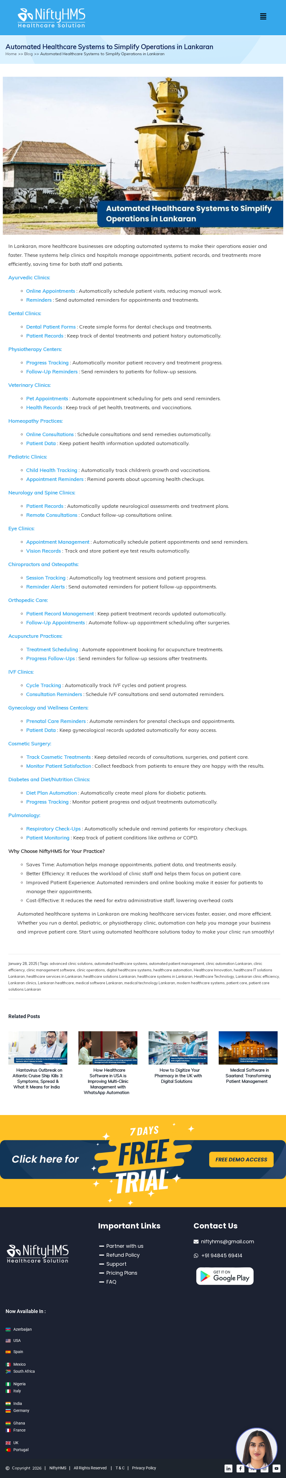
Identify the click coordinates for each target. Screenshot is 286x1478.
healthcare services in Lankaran (54, 976)
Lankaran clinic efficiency (257, 976)
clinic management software (51, 970)
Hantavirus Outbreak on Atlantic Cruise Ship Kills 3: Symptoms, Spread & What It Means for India (38, 1078)
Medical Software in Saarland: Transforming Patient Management (248, 1075)
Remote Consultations (51, 515)
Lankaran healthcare (56, 983)
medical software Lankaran (99, 983)
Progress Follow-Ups (50, 658)
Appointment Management (57, 542)
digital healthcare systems (129, 970)
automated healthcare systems (120, 963)
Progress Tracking (47, 362)
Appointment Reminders (55, 479)
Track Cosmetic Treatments (58, 757)
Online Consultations (50, 434)
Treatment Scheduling (52, 649)
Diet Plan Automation (51, 793)
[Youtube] (276, 1468)
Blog (28, 53)
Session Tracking (46, 577)
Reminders (39, 300)
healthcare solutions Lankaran (110, 976)
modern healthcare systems (201, 983)
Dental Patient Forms (51, 326)
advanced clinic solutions (71, 963)
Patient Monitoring (48, 837)
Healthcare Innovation (213, 970)
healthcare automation (172, 970)
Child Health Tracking (51, 470)
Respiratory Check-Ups (53, 828)
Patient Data (41, 443)
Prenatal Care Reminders (56, 721)
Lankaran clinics (22, 983)
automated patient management (176, 963)
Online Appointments (50, 291)
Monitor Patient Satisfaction (58, 766)
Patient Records (44, 335)
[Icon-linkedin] (228, 1468)
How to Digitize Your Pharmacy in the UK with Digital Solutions (178, 1075)
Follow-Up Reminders (52, 371)
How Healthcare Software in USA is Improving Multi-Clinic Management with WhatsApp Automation (106, 1081)
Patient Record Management (60, 613)
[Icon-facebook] (240, 1468)
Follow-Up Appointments (55, 622)
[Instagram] (264, 1468)
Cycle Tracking (43, 685)
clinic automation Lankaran (229, 963)
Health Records (45, 407)
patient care (237, 983)
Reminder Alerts (45, 586)
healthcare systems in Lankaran (164, 976)
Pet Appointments (47, 398)
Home (11, 53)
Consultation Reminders (54, 694)
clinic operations (91, 970)
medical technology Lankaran (149, 983)
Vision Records (43, 551)
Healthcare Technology (214, 976)
